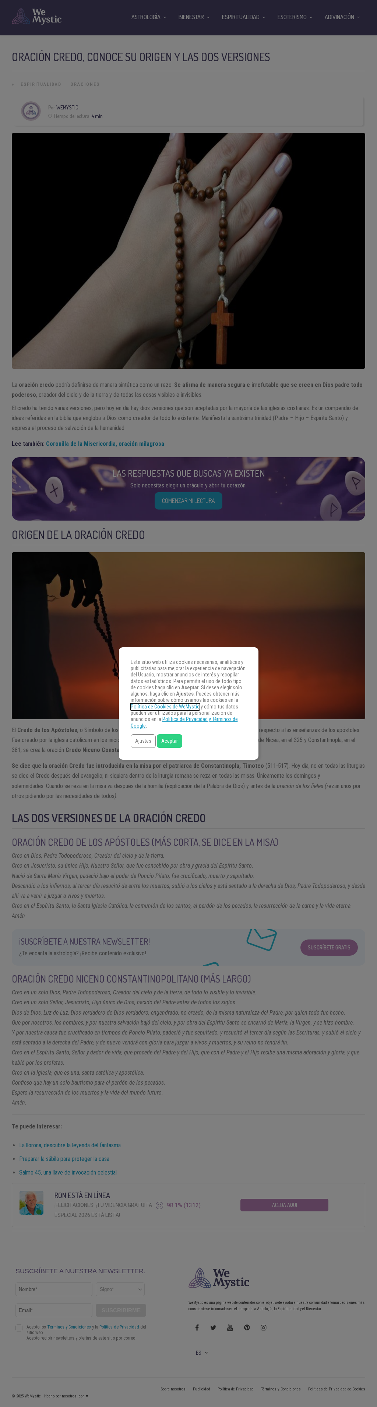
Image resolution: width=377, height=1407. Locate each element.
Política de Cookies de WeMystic (165, 707)
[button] (143, 741)
